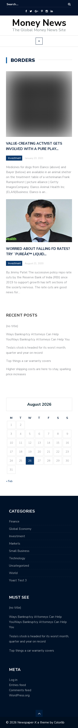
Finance (14, 521)
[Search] (69, 4)
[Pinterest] (42, 11)
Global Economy (20, 529)
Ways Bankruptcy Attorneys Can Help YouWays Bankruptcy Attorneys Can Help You (38, 622)
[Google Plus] (36, 11)
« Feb (9, 481)
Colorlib (59, 722)
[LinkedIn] (51, 11)
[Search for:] (19, 4)
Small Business (19, 551)
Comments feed (20, 690)
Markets (14, 544)
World (13, 573)
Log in (13, 680)
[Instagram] (46, 11)
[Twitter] (30, 11)
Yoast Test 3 (18, 580)
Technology (17, 558)
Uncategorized (19, 566)
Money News (39, 23)
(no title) (12, 326)
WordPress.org (19, 695)
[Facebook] (26, 11)
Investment (14, 158)
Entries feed (17, 685)
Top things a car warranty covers (28, 361)
